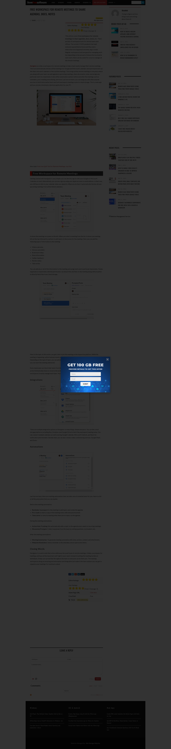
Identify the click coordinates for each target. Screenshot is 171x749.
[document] (85, 374)
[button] (107, 359)
